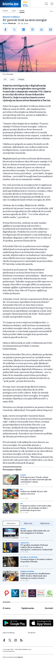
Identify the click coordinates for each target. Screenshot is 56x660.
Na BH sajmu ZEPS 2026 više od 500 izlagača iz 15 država (34, 532)
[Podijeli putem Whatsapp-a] (41, 29)
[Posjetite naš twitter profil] (9, 640)
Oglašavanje (27, 608)
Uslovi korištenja (8, 632)
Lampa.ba (19, 657)
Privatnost (31, 632)
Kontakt (49, 608)
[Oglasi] (7, 593)
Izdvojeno (11, 523)
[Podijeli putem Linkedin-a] (23, 29)
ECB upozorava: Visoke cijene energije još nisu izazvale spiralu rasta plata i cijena (36, 479)
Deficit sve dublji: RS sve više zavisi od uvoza (33, 492)
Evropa (22, 10)
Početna (5, 10)
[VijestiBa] (15, 593)
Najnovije (28, 523)
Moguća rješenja (11, 17)
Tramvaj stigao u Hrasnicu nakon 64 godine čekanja (36, 560)
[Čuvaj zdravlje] (41, 593)
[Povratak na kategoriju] (51, 11)
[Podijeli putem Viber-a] (32, 29)
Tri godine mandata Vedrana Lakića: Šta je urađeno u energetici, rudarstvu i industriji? (36, 547)
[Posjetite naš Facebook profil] (4, 640)
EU (5, 79)
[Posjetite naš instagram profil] (15, 640)
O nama (6, 608)
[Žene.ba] (32, 593)
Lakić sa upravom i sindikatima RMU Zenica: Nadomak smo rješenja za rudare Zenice (35, 575)
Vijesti (14, 10)
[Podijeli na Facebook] (5, 29)
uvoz (12, 79)
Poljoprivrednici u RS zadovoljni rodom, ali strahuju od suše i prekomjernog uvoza (35, 507)
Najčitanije (45, 523)
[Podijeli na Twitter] (14, 29)
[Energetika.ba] (49, 593)
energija (21, 79)
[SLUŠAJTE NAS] (24, 593)
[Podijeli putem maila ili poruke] (50, 29)
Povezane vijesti (12, 469)
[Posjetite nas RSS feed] (21, 640)
